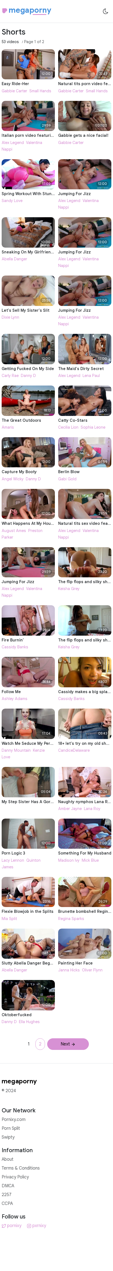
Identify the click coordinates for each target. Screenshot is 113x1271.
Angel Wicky (13, 478)
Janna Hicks (69, 970)
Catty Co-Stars (72, 420)
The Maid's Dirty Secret (81, 368)
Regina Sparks (71, 918)
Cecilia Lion (68, 427)
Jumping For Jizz (74, 193)
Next (65, 1044)
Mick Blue (90, 860)
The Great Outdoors (21, 420)
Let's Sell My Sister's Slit (25, 310)
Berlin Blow (69, 471)
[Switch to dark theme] (105, 11)
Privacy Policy (15, 1177)
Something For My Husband (84, 853)
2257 (7, 1194)
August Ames (14, 530)
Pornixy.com (14, 1119)
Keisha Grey (69, 588)
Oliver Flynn (92, 970)
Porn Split (11, 1128)
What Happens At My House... (30, 523)
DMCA (8, 1186)
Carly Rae (10, 375)
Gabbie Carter (14, 90)
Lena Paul (91, 375)
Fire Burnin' (13, 640)
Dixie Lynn (10, 317)
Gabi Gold (67, 478)
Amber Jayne (70, 808)
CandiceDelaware (74, 750)
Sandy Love (12, 200)
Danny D (28, 375)
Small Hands (40, 90)
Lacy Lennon (13, 860)
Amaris (8, 427)
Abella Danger (14, 258)
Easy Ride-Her (15, 83)
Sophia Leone (93, 427)
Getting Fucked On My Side (28, 368)
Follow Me (11, 691)
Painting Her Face (75, 963)
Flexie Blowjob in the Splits (27, 911)
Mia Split (9, 918)
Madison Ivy (69, 860)
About (7, 1159)
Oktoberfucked (17, 1014)
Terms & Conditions (21, 1168)
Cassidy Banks (15, 646)
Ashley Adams (14, 698)
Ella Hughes (29, 1021)
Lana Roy (92, 808)
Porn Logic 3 (13, 853)
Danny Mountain (16, 750)
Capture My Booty (19, 471)
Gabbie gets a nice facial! (83, 135)
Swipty (8, 1137)
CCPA (7, 1203)
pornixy (14, 1225)
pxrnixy (39, 1225)
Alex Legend (13, 142)
